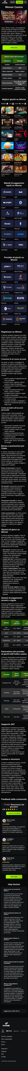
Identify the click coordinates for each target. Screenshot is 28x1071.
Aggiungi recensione (14, 813)
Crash (16, 103)
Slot (23, 103)
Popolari (3, 103)
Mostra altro (14, 876)
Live (10, 103)
